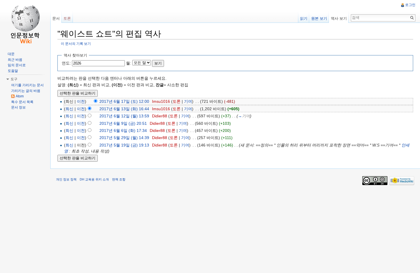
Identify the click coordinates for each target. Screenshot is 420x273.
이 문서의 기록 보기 (76, 43)
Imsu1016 (161, 101)
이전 (81, 101)
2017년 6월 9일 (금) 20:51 (123, 123)
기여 (188, 101)
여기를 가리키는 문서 (27, 85)
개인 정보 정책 (66, 179)
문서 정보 (18, 107)
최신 (69, 109)
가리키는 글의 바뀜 (25, 91)
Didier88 (159, 116)
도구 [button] (14, 79)
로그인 (410, 5)
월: (128, 63)
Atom (20, 96)
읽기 (303, 18)
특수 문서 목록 (22, 102)
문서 (56, 18)
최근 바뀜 (15, 60)
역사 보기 (339, 18)
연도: (66, 63)
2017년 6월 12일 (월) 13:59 (124, 116)
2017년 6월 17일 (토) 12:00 (124, 101)
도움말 (13, 71)
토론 (177, 101)
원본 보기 (319, 18)
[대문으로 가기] (25, 23)
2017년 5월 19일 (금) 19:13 (124, 145)
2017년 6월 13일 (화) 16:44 (124, 109)
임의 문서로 (17, 65)
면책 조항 (118, 179)
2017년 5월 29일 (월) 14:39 (124, 137)
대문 (11, 54)
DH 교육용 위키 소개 (94, 179)
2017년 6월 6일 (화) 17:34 (123, 130)
